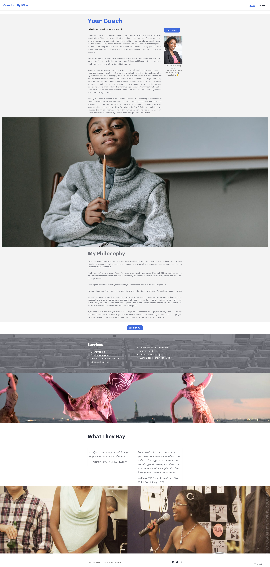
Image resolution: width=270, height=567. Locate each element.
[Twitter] (177, 562)
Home (252, 5)
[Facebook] (173, 562)
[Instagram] (180, 562)
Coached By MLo (15, 5)
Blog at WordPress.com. (112, 562)
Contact (261, 5)
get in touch (172, 30)
